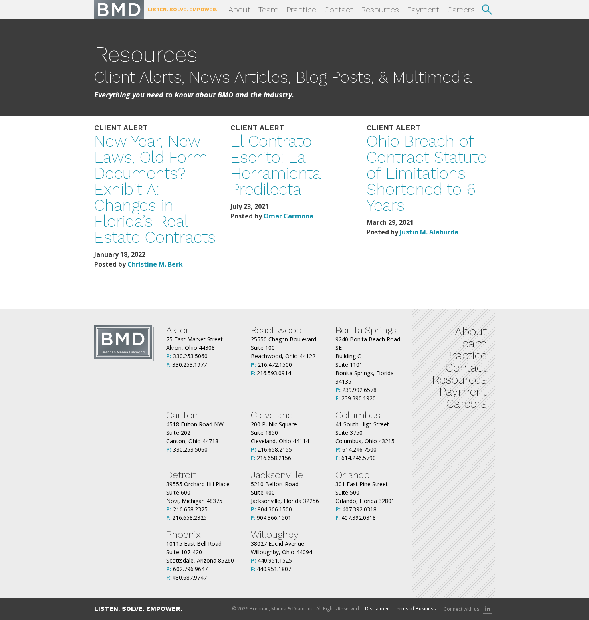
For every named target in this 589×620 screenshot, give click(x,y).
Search (487, 10)
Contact (338, 9)
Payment (423, 9)
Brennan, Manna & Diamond (119, 9)
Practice (301, 9)
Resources (380, 9)
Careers (461, 9)
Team (268, 9)
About (239, 9)
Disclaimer (377, 608)
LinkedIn (487, 609)
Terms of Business (415, 608)
